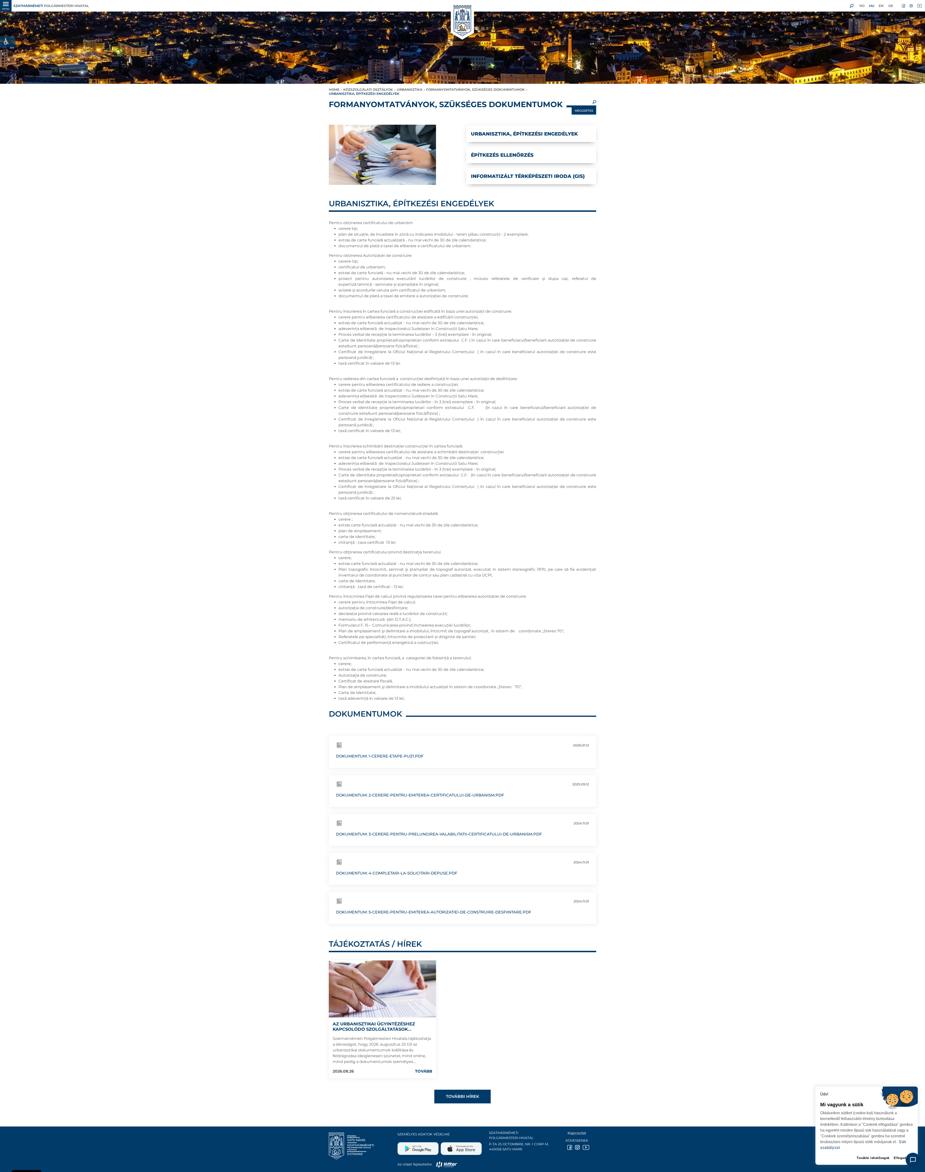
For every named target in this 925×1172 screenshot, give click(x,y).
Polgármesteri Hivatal (51, 6)
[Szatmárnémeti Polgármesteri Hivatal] (462, 21)
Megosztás (584, 110)
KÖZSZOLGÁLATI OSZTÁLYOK (368, 89)
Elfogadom (902, 1158)
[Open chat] (913, 1160)
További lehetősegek (873, 1158)
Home (334, 89)
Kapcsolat (577, 1133)
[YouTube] (919, 6)
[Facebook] (904, 6)
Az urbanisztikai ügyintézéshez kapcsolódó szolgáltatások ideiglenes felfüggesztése (374, 1029)
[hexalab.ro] (447, 1164)
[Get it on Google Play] (418, 1146)
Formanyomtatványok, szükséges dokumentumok (475, 89)
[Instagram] (911, 6)
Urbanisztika (409, 89)
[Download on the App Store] (461, 1146)
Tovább (423, 1071)
